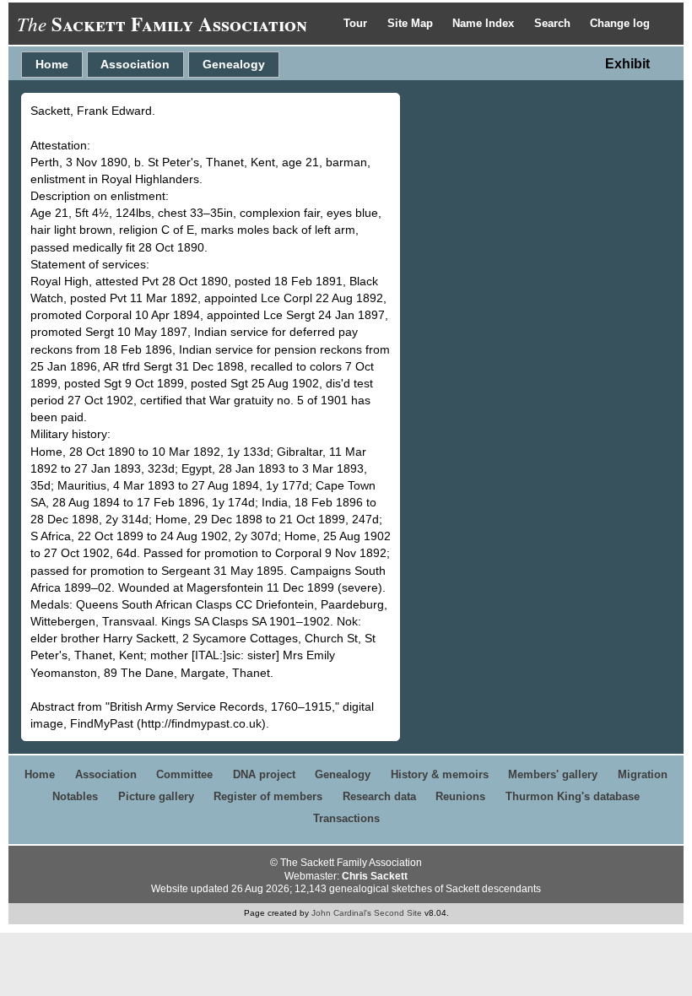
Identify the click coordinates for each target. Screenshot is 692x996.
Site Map (411, 23)
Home (51, 64)
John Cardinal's (341, 913)
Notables (75, 796)
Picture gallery (156, 796)
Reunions (460, 796)
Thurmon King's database (572, 796)
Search (554, 23)
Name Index (484, 23)
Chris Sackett (375, 876)
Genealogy (234, 64)
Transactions (346, 818)
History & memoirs (440, 774)
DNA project (264, 774)
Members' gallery (552, 774)
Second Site (398, 913)
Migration (643, 774)
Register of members (268, 796)
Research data (379, 796)
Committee (184, 774)
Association (135, 64)
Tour (356, 23)
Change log (620, 23)
